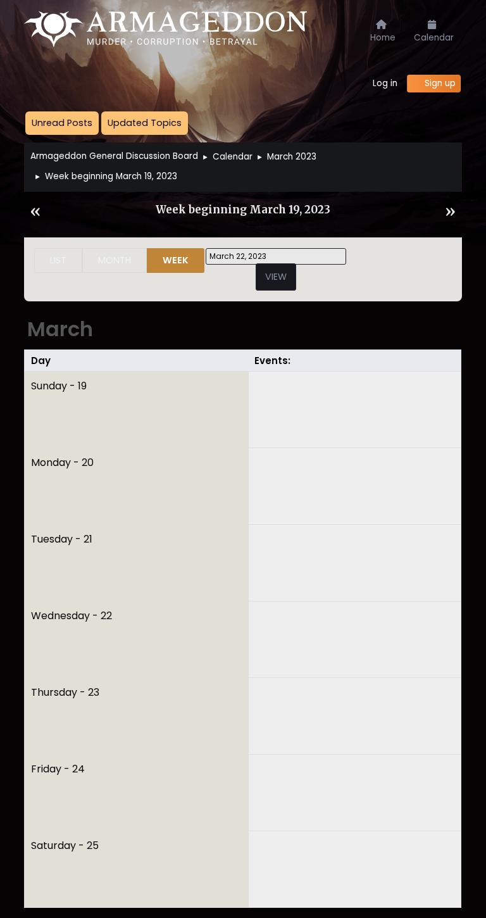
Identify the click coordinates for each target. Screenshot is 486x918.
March (60, 329)
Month (114, 260)
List (58, 260)
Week (176, 260)
